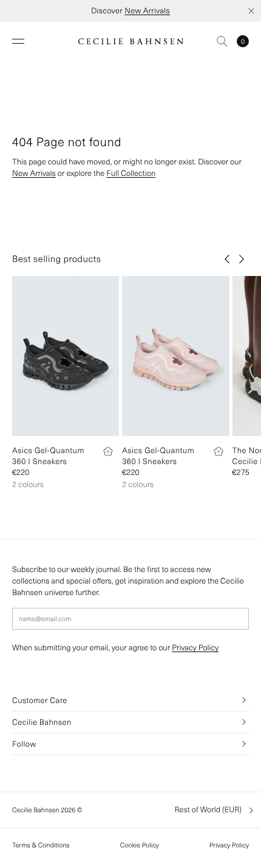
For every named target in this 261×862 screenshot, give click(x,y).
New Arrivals (147, 10)
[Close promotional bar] (251, 11)
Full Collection (130, 173)
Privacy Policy (195, 647)
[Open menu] (18, 41)
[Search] (222, 41)
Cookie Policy (139, 845)
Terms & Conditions (41, 845)
